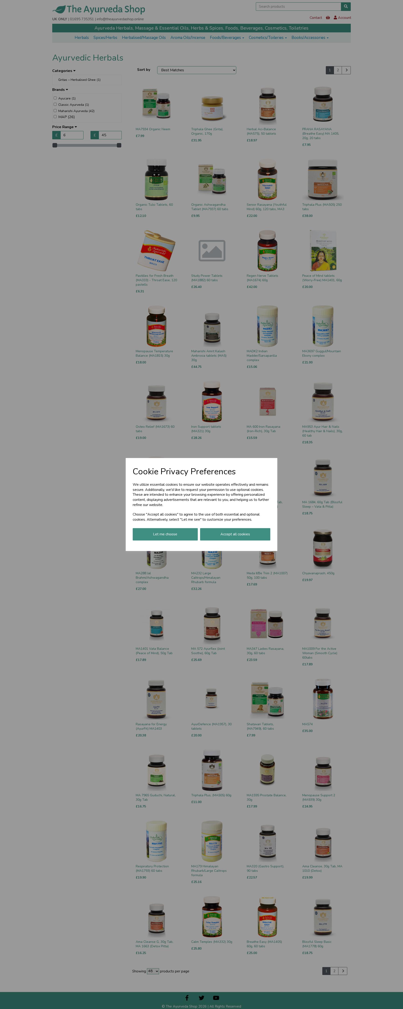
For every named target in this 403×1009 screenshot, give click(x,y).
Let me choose (165, 534)
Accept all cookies (235, 534)
